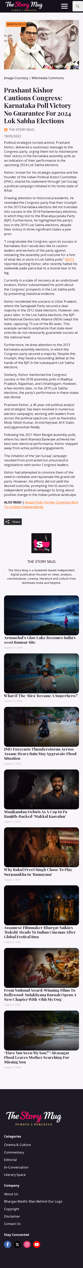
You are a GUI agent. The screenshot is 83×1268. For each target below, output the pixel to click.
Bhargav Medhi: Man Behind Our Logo (33, 1201)
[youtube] (36, 1244)
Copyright (11, 1209)
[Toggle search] (78, 6)
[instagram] (27, 1244)
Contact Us (12, 1224)
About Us (11, 1194)
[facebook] (7, 1244)
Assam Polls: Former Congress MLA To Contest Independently (41, 504)
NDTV (69, 259)
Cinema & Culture (17, 1145)
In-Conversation (16, 1167)
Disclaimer (12, 1216)
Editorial (10, 1160)
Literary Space (15, 1174)
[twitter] (17, 1244)
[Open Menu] (64, 6)
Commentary (14, 1152)
